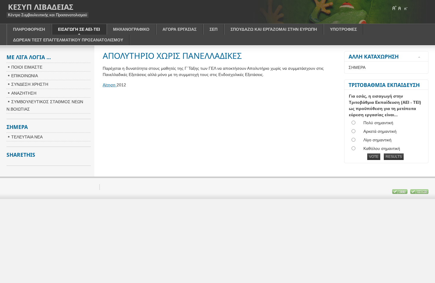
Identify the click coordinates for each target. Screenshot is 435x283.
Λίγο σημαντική (377, 140)
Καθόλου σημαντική (381, 148)
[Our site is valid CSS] (400, 192)
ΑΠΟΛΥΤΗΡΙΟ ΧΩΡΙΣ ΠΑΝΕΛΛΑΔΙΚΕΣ (172, 55)
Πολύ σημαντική (378, 122)
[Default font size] (399, 8)
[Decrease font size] (405, 8)
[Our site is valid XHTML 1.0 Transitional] (419, 192)
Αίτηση (110, 85)
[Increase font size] (394, 8)
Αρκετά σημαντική (380, 131)
